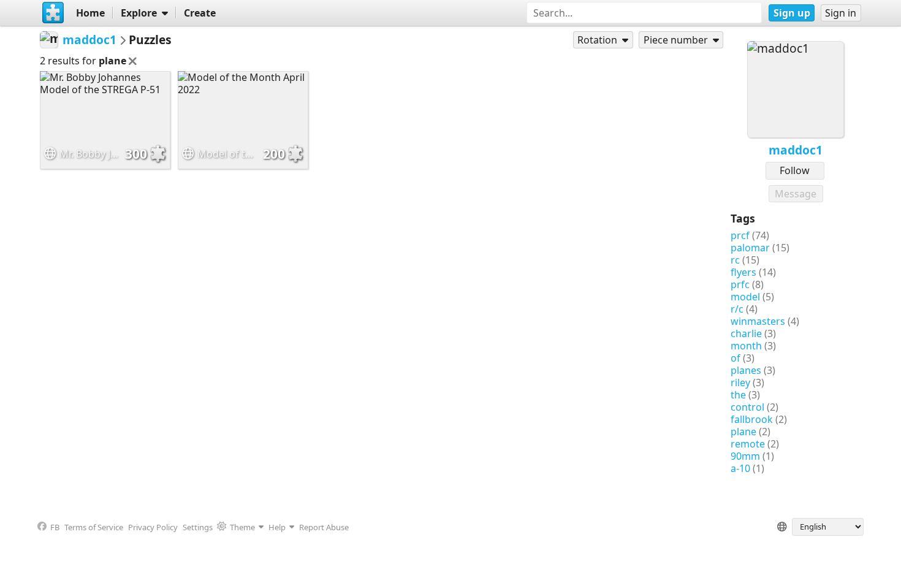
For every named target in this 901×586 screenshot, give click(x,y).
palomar (750, 247)
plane (743, 431)
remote (748, 444)
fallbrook (752, 419)
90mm (745, 456)
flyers (743, 272)
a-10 (740, 468)
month (746, 345)
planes (746, 370)
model (745, 296)
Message (795, 193)
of (735, 358)
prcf (740, 235)
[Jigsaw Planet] (53, 13)
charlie (746, 333)
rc (735, 260)
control (747, 407)
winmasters (758, 321)
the (738, 394)
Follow (795, 170)
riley (740, 382)
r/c (737, 309)
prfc (740, 284)
